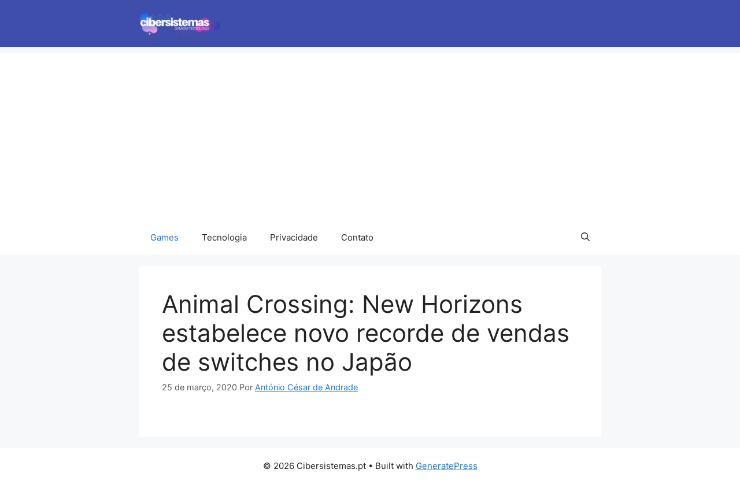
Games (164, 237)
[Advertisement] (370, 134)
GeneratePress (447, 465)
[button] (585, 237)
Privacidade (294, 237)
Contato (357, 237)
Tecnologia (224, 237)
